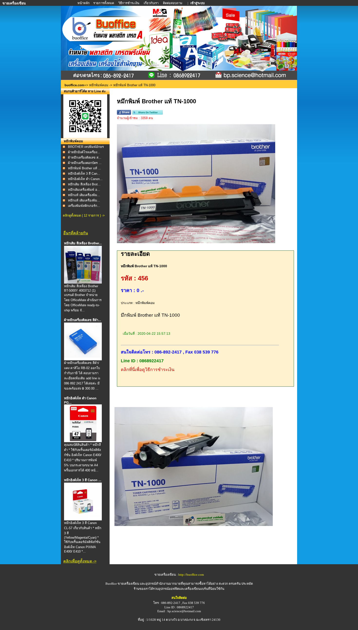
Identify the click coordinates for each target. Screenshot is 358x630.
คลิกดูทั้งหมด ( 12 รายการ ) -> (84, 215)
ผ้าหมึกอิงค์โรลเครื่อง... (84, 152)
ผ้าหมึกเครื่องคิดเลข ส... (84, 157)
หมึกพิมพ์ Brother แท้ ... (84, 168)
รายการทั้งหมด (103, 3)
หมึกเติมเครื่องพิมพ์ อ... (84, 189)
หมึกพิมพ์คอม (98, 85)
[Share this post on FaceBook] (124, 113)
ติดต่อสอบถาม (173, 3)
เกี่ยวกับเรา (151, 3)
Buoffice (111, 583)
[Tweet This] (147, 113)
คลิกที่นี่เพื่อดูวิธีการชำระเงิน (147, 369)
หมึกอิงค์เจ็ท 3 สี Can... (84, 173)
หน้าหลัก (83, 3)
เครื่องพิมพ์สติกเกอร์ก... (84, 206)
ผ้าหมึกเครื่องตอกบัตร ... (85, 163)
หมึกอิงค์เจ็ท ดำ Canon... (85, 179)
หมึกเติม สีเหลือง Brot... (84, 184)
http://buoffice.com (191, 574)
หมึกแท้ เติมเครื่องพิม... (84, 195)
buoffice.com (74, 85)
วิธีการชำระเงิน (129, 3)
